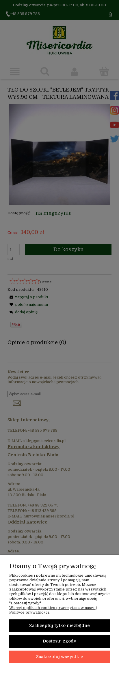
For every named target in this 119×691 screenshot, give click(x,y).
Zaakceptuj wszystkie (59, 656)
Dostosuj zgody (59, 641)
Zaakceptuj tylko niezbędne (59, 625)
